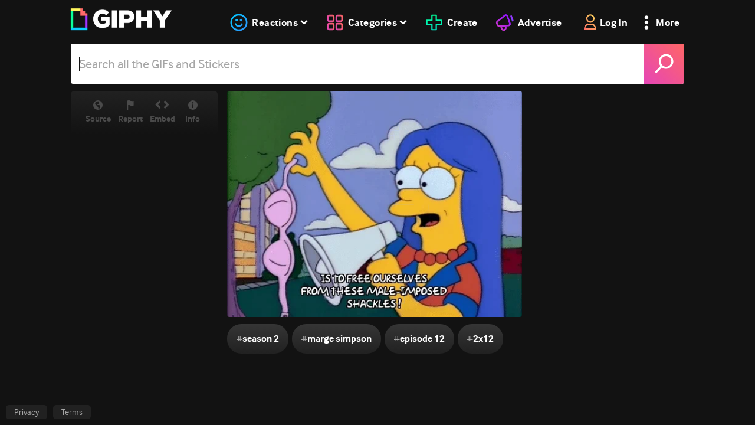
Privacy (26, 412)
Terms (72, 412)
